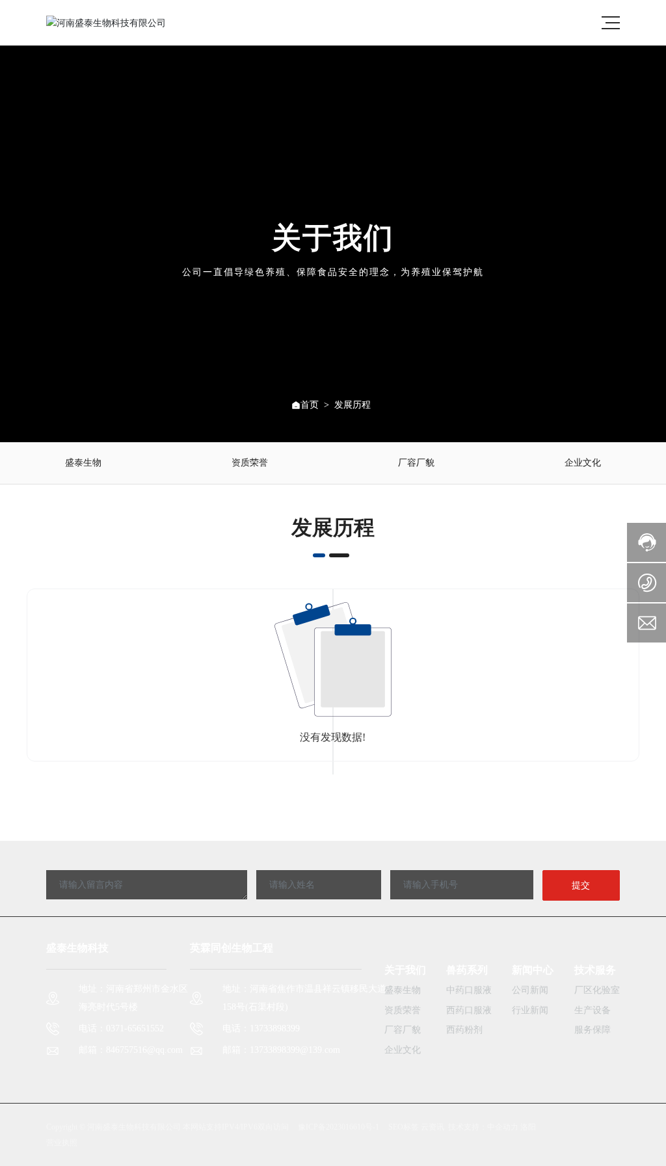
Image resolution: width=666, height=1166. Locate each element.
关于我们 (405, 969)
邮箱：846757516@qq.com (131, 1050)
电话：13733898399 (261, 1028)
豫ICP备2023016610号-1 (338, 1127)
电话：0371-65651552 (121, 1028)
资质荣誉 (250, 463)
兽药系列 (467, 969)
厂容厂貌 (416, 463)
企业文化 (583, 463)
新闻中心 (532, 969)
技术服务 (595, 969)
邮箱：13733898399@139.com (281, 1050)
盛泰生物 (83, 463)
